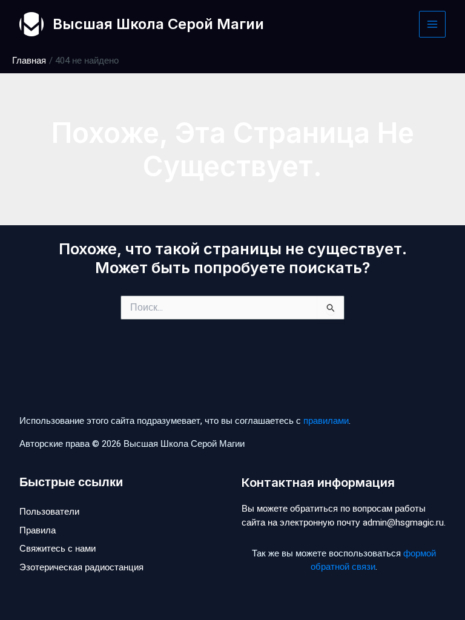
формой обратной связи (373, 560)
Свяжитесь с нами (57, 548)
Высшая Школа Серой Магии (158, 24)
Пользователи (49, 511)
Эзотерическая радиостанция (81, 567)
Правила (37, 530)
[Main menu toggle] (432, 24)
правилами (326, 420)
